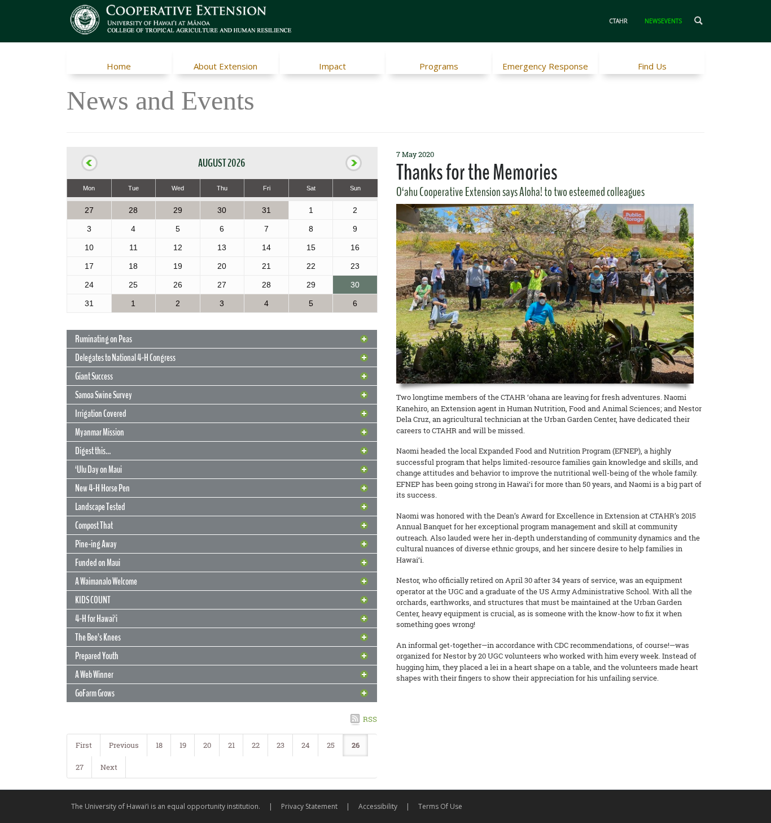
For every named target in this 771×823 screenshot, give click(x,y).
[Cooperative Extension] (181, 21)
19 (182, 745)
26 (356, 745)
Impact (332, 66)
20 (207, 745)
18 (159, 745)
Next (108, 767)
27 (80, 767)
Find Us (652, 66)
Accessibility (377, 806)
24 (305, 745)
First (84, 745)
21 (231, 745)
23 (280, 745)
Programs (438, 66)
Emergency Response (545, 66)
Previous (124, 745)
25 (331, 745)
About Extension (225, 66)
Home (119, 66)
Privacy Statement (309, 806)
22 (256, 745)
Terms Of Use (440, 806)
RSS (370, 719)
